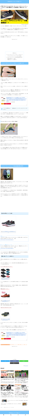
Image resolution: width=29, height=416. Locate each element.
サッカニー (22, 344)
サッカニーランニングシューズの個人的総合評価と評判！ (15, 57)
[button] (14, 363)
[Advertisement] (14, 45)
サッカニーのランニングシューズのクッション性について (15, 54)
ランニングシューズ (15, 344)
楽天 (4, 103)
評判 (11, 344)
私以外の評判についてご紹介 (12, 58)
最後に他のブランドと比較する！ (12, 59)
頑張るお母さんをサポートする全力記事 (5, 344)
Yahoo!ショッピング (8, 103)
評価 (19, 344)
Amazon (2, 103)
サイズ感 (26, 344)
